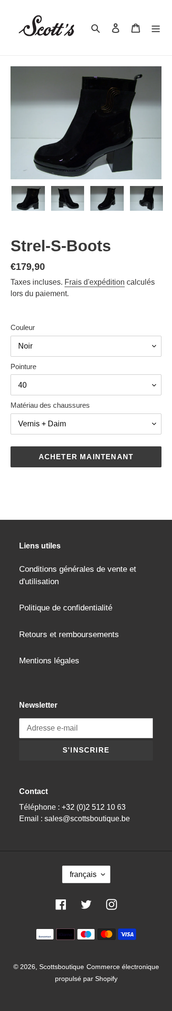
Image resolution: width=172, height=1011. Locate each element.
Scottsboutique (61, 966)
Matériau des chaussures (50, 405)
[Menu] (156, 28)
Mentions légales (49, 660)
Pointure (23, 366)
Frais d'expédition (94, 282)
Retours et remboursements (69, 634)
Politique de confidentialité (65, 607)
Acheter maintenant (86, 457)
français (83, 874)
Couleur (23, 327)
